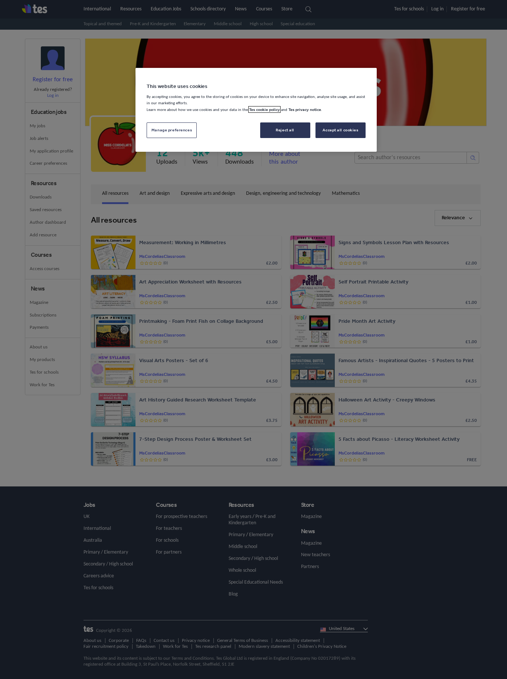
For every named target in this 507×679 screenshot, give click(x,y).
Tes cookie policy (264, 109)
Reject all (285, 129)
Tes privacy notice (304, 109)
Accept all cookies (340, 129)
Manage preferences (171, 129)
